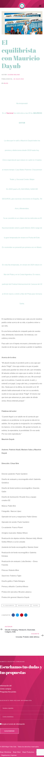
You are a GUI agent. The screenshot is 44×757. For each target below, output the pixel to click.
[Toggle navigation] (34, 6)
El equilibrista (8, 605)
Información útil (6, 686)
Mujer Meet (17, 752)
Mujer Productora (28, 752)
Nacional (10, 113)
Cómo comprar (5, 689)
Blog (6, 83)
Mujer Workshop (5, 752)
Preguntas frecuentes (8, 692)
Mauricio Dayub (23, 605)
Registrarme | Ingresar (9, 755)
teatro (35, 605)
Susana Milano (14, 74)
